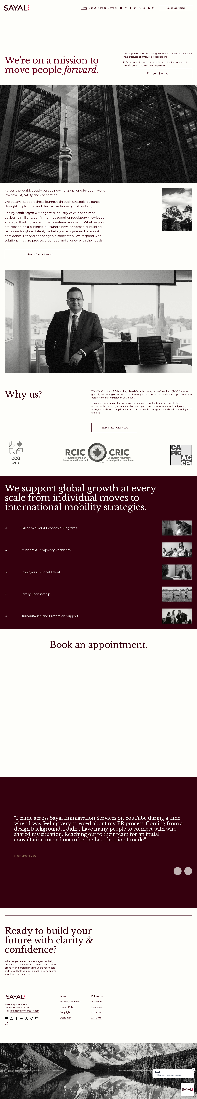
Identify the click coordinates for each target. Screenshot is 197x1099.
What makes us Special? (39, 254)
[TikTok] (144, 8)
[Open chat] (187, 1089)
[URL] (153, 8)
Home (84, 8)
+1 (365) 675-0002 (22, 1007)
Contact (112, 8)
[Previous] (178, 871)
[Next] (188, 871)
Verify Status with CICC (114, 427)
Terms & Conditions (70, 1001)
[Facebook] (130, 8)
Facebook (96, 1007)
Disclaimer (65, 1017)
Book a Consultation (176, 8)
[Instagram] (125, 8)
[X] (139, 8)
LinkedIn (96, 1012)
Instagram (96, 1001)
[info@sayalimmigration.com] (149, 8)
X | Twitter (96, 1017)
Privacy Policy (67, 1007)
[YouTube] (121, 8)
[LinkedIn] (135, 8)
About (92, 8)
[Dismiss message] (193, 1069)
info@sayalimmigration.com (24, 1011)
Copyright (65, 1012)
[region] (98, 836)
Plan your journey (157, 73)
